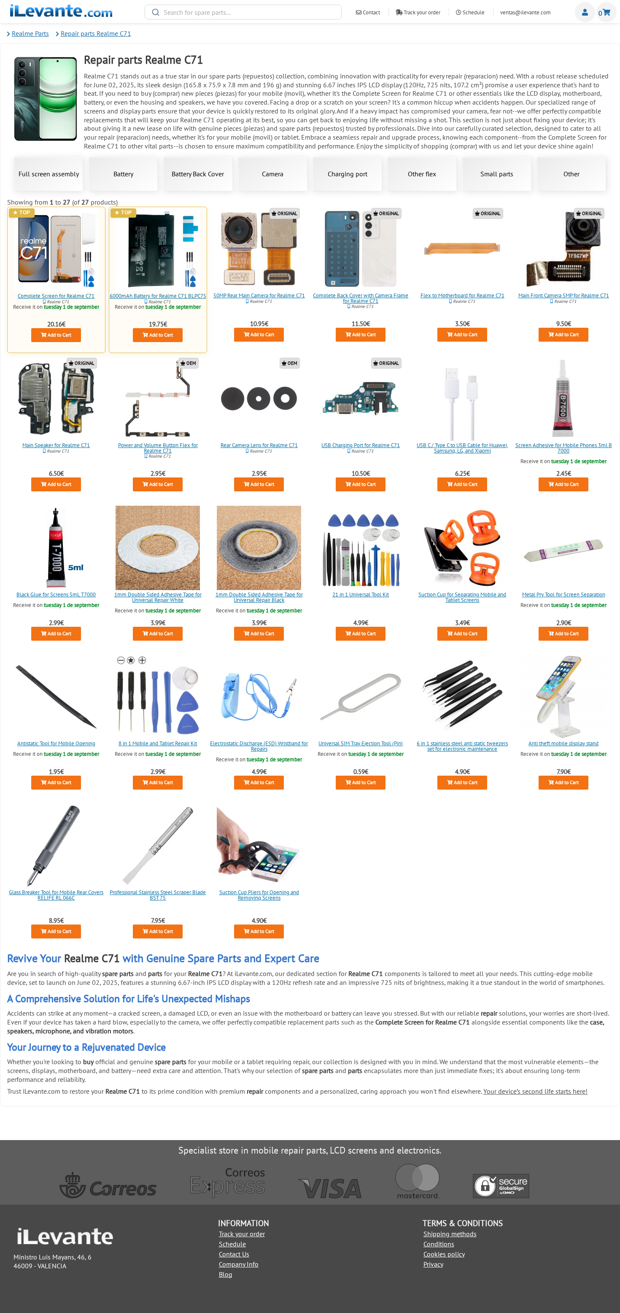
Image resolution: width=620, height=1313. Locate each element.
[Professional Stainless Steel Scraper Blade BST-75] (158, 845)
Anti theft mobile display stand (564, 743)
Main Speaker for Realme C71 (56, 445)
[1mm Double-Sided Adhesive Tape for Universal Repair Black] (259, 548)
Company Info (239, 1264)
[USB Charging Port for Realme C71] (360, 398)
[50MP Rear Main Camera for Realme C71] (259, 249)
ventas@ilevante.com (525, 12)
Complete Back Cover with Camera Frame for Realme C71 (360, 297)
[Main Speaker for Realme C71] (56, 398)
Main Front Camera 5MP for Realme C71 (563, 295)
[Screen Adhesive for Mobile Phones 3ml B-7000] (564, 398)
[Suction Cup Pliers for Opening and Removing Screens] (259, 845)
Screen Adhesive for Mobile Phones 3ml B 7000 (563, 448)
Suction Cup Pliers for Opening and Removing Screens (259, 895)
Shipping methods (450, 1233)
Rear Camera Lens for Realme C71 (259, 445)
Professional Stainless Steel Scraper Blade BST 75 (158, 895)
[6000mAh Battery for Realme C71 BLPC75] (158, 249)
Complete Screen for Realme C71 (56, 295)
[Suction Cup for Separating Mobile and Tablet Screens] (462, 548)
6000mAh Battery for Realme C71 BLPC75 (157, 295)
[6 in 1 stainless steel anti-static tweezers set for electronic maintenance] (462, 697)
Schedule (473, 12)
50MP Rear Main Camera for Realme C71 (259, 295)
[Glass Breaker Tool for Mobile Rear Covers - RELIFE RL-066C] (56, 845)
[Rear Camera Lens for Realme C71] (259, 398)
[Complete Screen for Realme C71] (56, 249)
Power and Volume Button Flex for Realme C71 (157, 448)
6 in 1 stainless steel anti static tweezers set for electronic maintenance (462, 746)
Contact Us (234, 1254)
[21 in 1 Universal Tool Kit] (360, 548)
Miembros (585, 12)
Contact (370, 12)
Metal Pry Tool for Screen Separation (563, 594)
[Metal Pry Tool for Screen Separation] (564, 548)
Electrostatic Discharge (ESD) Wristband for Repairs (259, 746)
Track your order (421, 12)
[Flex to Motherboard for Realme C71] (462, 249)
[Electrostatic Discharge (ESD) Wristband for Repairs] (259, 697)
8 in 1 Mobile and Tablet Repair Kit (158, 743)
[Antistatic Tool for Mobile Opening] (56, 697)
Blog (225, 1274)
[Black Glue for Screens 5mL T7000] (56, 548)
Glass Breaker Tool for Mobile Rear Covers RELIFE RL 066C (56, 895)
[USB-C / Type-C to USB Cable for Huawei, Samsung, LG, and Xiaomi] (462, 398)
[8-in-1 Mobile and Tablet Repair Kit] (158, 697)
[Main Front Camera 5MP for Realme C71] (564, 249)
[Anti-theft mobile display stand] (564, 697)
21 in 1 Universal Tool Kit (360, 594)
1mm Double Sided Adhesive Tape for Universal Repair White (157, 596)
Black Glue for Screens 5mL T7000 (56, 594)
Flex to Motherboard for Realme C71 (462, 295)
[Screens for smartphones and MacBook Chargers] (61, 14)
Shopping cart (606, 12)
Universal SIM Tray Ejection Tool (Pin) (360, 743)
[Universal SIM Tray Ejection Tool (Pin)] (360, 697)
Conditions (438, 1244)
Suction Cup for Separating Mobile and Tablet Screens (462, 596)
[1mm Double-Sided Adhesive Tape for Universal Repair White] (158, 548)
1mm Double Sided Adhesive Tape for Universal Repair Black (259, 596)
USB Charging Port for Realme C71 (360, 445)
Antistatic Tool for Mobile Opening (56, 743)
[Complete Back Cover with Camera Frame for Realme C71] (360, 249)
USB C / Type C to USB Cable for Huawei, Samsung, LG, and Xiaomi (462, 448)
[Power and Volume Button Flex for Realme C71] (158, 398)
